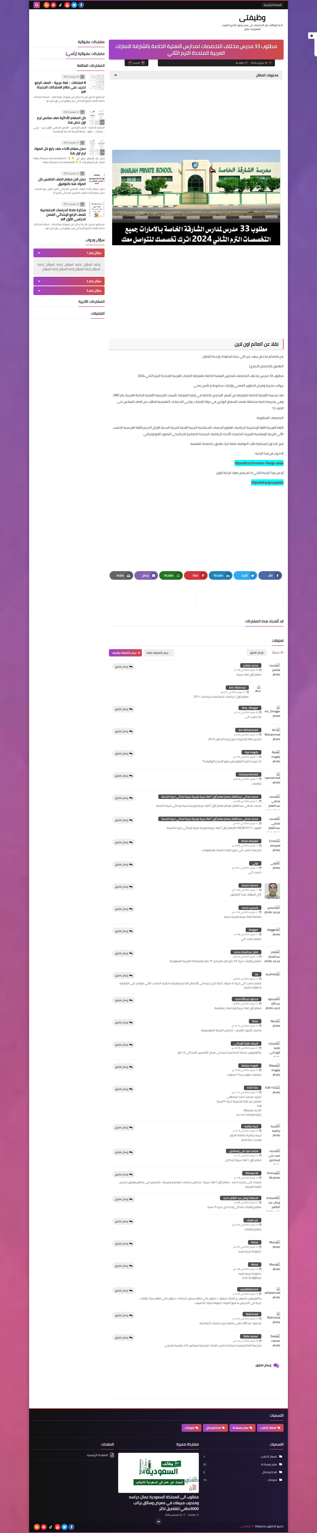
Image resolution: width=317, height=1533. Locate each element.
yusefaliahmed (249, 1289)
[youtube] (67, 5)
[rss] (47, 5)
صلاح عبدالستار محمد (246, 952)
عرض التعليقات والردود (124, 652)
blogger (253, 929)
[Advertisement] (196, 116)
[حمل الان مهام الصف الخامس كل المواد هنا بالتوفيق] (97, 178)
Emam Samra (250, 885)
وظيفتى (252, 17)
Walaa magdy (250, 1065)
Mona (254, 1242)
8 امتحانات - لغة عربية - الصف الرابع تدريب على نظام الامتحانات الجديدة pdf (60, 87)
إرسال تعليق (121, 666)
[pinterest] (53, 5)
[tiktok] (60, 5)
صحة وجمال (213, 1427)
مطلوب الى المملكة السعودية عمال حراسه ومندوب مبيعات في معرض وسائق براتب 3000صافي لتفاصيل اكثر (164, 1502)
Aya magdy (251, 752)
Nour (255, 1021)
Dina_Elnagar (250, 707)
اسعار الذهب (268, 1427)
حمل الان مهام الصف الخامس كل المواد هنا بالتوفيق (62, 181)
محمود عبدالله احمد (246, 999)
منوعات (190, 1427)
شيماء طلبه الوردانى (246, 1043)
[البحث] (36, 5)
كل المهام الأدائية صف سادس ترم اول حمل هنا (61, 119)
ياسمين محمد (250, 907)
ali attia (191, 1515)
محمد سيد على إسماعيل (243, 1150)
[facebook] (81, 5)
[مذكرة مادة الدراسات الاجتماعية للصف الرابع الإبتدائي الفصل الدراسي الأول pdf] (97, 209)
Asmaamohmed (248, 774)
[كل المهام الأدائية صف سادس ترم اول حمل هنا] (97, 117)
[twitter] (74, 5)
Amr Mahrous (237, 687)
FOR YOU (252, 1087)
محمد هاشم (250, 665)
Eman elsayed (249, 841)
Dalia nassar (250, 1336)
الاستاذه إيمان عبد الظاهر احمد (240, 1197)
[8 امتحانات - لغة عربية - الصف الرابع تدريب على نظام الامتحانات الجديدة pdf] (97, 82)
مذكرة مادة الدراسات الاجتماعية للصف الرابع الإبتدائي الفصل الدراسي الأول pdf (63, 214)
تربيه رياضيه (251, 1126)
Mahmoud (252, 1314)
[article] (154, 600)
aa (256, 974)
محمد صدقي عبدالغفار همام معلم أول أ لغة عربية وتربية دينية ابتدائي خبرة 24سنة (210, 796)
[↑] (158, 1521)
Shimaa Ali (251, 1173)
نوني (255, 863)
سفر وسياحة (241, 1427)
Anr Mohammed (248, 730)
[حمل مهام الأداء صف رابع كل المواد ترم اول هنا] (97, 148)
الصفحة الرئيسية (272, 4)
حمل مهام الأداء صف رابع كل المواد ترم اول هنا (60, 150)
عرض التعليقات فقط (158, 652)
